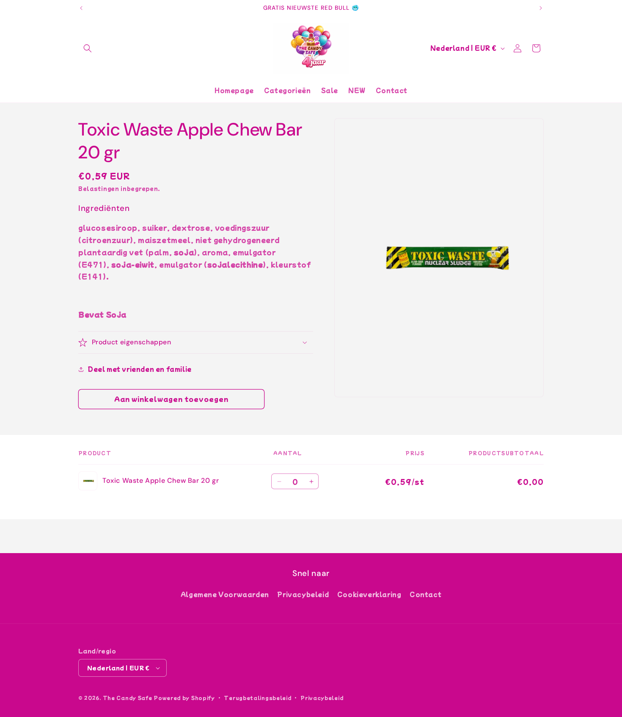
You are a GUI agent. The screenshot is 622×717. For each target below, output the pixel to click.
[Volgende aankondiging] (540, 8)
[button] (87, 48)
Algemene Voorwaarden (225, 594)
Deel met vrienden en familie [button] (140, 369)
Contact (425, 594)
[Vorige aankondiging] (81, 8)
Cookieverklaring (369, 594)
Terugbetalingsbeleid (257, 697)
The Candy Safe (127, 697)
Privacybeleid (303, 594)
